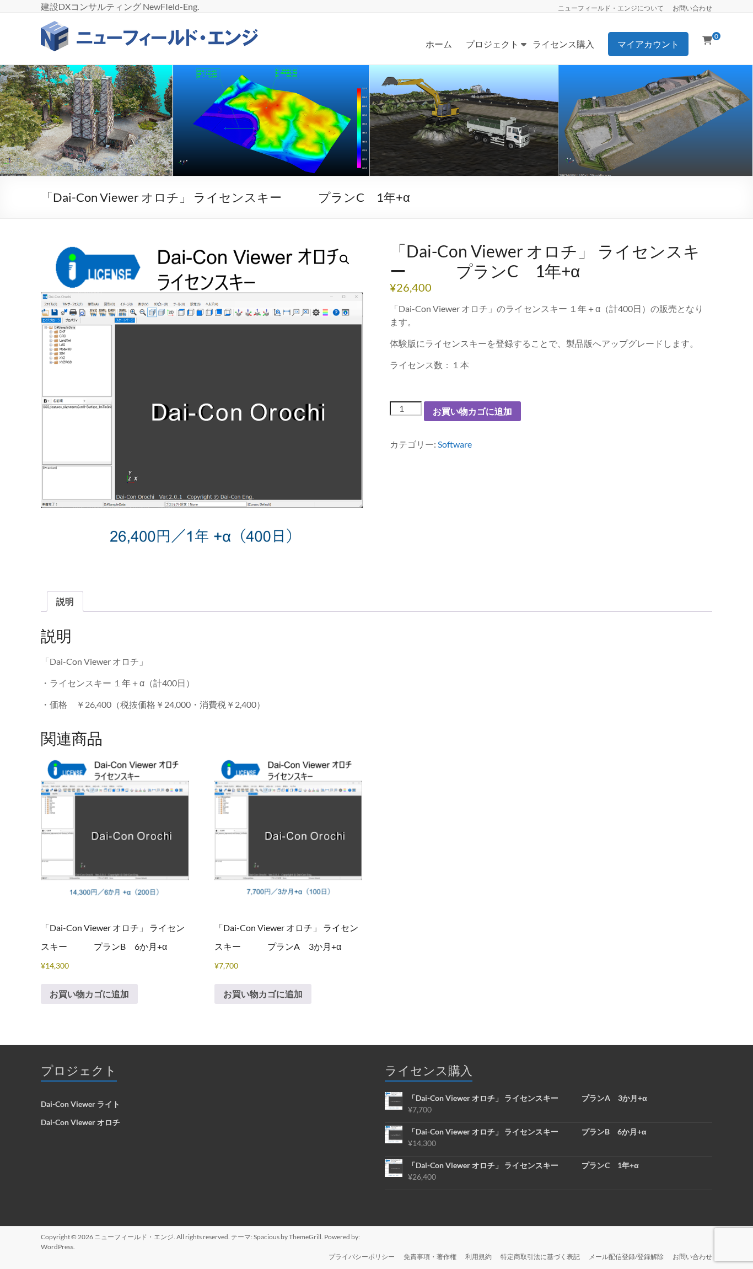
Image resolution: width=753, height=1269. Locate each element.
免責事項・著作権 (430, 1256)
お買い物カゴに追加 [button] (89, 993)
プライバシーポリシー (362, 1256)
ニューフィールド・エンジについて (611, 8)
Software (455, 444)
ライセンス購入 (563, 44)
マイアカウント (648, 44)
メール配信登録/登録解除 (626, 1256)
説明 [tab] (65, 601)
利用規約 (478, 1256)
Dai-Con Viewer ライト (80, 1104)
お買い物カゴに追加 (472, 411)
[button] (344, 260)
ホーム (439, 44)
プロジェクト (492, 44)
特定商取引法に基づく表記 (540, 1256)
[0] (707, 40)
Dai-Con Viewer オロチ (80, 1122)
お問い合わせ (692, 8)
